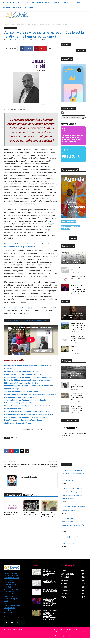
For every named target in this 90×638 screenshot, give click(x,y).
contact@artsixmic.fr (20, 617)
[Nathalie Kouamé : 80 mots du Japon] (12, 505)
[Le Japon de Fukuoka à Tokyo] (65, 270)
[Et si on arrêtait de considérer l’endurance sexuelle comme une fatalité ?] (65, 287)
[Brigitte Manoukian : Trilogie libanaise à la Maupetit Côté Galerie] (49, 505)
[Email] (22, 451)
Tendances (17, 8)
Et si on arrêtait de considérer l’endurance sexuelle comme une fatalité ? (78, 288)
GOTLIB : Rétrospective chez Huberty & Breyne (71, 261)
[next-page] (9, 521)
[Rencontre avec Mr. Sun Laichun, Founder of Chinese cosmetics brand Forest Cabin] (65, 325)
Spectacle (6, 8)
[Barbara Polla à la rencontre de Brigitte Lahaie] (65, 338)
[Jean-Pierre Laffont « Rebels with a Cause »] (31, 505)
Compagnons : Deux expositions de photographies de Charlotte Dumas (73, 539)
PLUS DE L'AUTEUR (30, 495)
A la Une (23, 2)
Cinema (47, 2)
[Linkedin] (16, 451)
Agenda (30, 8)
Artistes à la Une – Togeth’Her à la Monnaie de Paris (16, 465)
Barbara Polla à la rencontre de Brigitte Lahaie (78, 338)
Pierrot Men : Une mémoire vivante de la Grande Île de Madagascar (72, 375)
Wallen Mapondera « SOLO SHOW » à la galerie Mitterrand (77, 385)
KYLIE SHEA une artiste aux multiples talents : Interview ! (78, 349)
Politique (13, 2)
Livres (55, 2)
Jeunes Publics (65, 2)
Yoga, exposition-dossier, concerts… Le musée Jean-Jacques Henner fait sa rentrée (50, 615)
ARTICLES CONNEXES (13, 495)
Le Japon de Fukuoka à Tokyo (49, 581)
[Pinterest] (11, 451)
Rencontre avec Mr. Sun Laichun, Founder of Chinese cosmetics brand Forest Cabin (78, 326)
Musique (77, 2)
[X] (23, 622)
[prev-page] (5, 521)
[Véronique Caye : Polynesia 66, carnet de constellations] (65, 408)
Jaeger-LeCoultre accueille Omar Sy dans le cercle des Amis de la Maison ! (72, 315)
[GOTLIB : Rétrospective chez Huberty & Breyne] (73, 257)
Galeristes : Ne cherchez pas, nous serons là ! (45, 465)
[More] (50, 48)
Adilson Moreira (16, 438)
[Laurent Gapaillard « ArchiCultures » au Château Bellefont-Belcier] (65, 395)
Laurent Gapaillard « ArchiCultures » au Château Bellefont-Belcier (77, 396)
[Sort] (62, 112)
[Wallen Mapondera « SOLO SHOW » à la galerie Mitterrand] (65, 385)
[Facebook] (6, 451)
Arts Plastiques (35, 2)
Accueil (5, 2)
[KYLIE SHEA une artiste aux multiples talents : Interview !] (65, 349)
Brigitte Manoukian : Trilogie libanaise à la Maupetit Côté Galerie (48, 515)
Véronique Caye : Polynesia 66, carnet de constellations (77, 408)
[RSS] (17, 622)
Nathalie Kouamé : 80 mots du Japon (78, 278)
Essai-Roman (20, 25)
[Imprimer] (27, 451)
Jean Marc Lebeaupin (14, 40)
